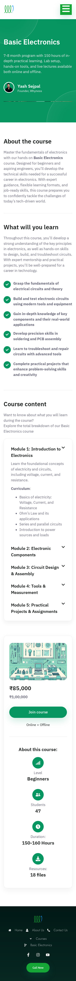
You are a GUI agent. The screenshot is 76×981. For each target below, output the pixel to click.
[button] (38, 451)
